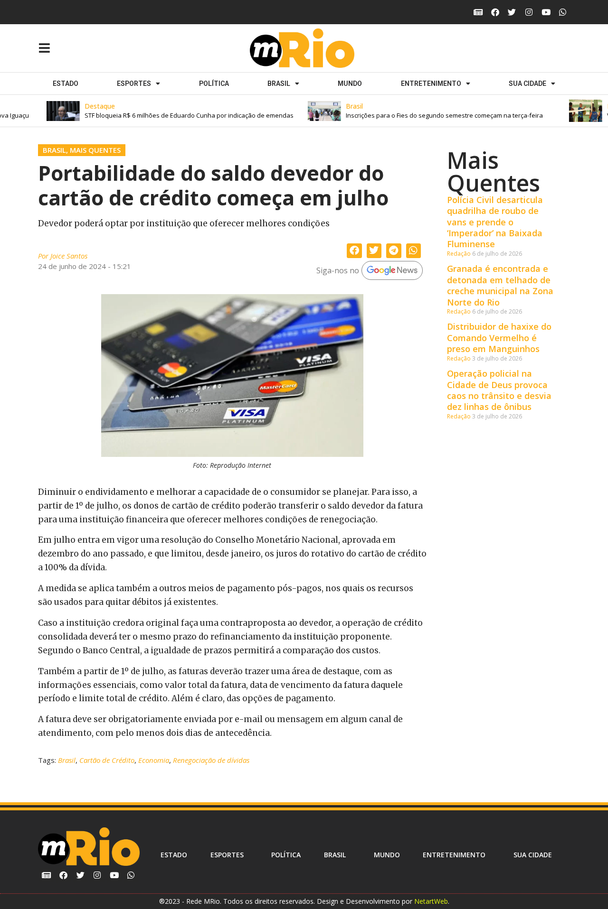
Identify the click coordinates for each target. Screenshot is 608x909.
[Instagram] (529, 12)
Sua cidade (527, 83)
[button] (165, 111)
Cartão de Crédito (106, 760)
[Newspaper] (478, 12)
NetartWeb (431, 901)
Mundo (350, 83)
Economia (153, 760)
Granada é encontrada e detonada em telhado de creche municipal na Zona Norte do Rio (500, 285)
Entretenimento (431, 83)
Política (214, 83)
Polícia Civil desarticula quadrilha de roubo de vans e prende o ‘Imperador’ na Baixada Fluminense (495, 222)
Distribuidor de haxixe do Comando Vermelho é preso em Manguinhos (499, 337)
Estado (65, 83)
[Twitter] (512, 12)
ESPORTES (134, 83)
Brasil (278, 83)
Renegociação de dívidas (211, 760)
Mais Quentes (95, 150)
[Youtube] (546, 12)
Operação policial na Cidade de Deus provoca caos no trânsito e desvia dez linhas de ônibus (499, 390)
